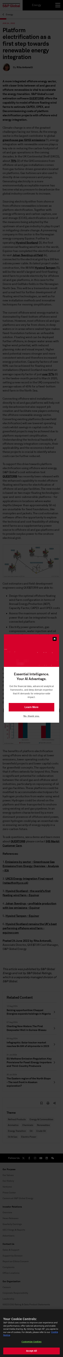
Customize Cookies (31, 1341)
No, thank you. (31, 716)
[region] (31, 1333)
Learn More (31, 707)
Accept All (31, 1350)
